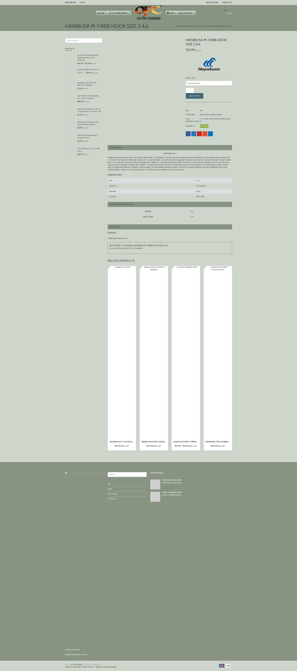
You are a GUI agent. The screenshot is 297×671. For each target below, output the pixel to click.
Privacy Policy (88, 667)
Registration (70, 2)
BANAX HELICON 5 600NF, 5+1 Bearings (160, 441)
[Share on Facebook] (188, 133)
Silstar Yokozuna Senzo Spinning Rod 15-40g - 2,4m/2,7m (88, 57)
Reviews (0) (114, 227)
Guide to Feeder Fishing (172, 492)
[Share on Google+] (204, 133)
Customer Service (120, 13)
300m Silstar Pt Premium (186, 441)
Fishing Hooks (188, 26)
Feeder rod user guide (171, 480)
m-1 (200, 121)
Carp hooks (200, 26)
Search (100, 40)
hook (196, 121)
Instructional (212, 2)
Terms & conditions (73, 667)
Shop (171, 13)
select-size (190, 78)
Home (102, 13)
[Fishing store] (148, 20)
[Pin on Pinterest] (199, 133)
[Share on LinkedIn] (210, 133)
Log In (82, 2)
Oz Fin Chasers (77, 664)
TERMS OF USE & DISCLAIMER (106, 667)
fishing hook (225, 119)
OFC (109, 484)
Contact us (227, 2)
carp (206, 119)
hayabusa (189, 121)
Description (115, 147)
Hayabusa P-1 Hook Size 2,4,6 (124, 441)
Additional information (121, 204)
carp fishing (214, 119)
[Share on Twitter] (193, 133)
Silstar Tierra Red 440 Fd (88, 70)
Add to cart (194, 96)
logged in (124, 248)
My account (186, 13)
